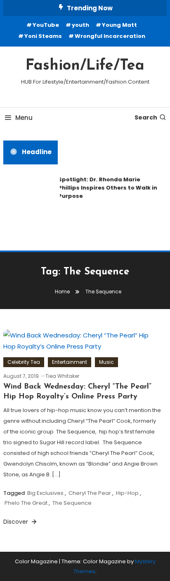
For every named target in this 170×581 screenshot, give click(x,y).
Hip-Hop (127, 493)
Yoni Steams (43, 36)
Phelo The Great (26, 503)
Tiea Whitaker (62, 376)
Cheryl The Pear (89, 493)
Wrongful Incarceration (110, 36)
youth (80, 25)
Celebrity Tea (23, 361)
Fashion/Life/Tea (85, 66)
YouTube (46, 25)
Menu (24, 117)
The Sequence (72, 503)
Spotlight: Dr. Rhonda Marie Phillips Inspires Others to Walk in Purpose (107, 188)
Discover (16, 522)
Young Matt (119, 25)
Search (146, 117)
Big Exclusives (45, 493)
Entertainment (69, 361)
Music (106, 361)
